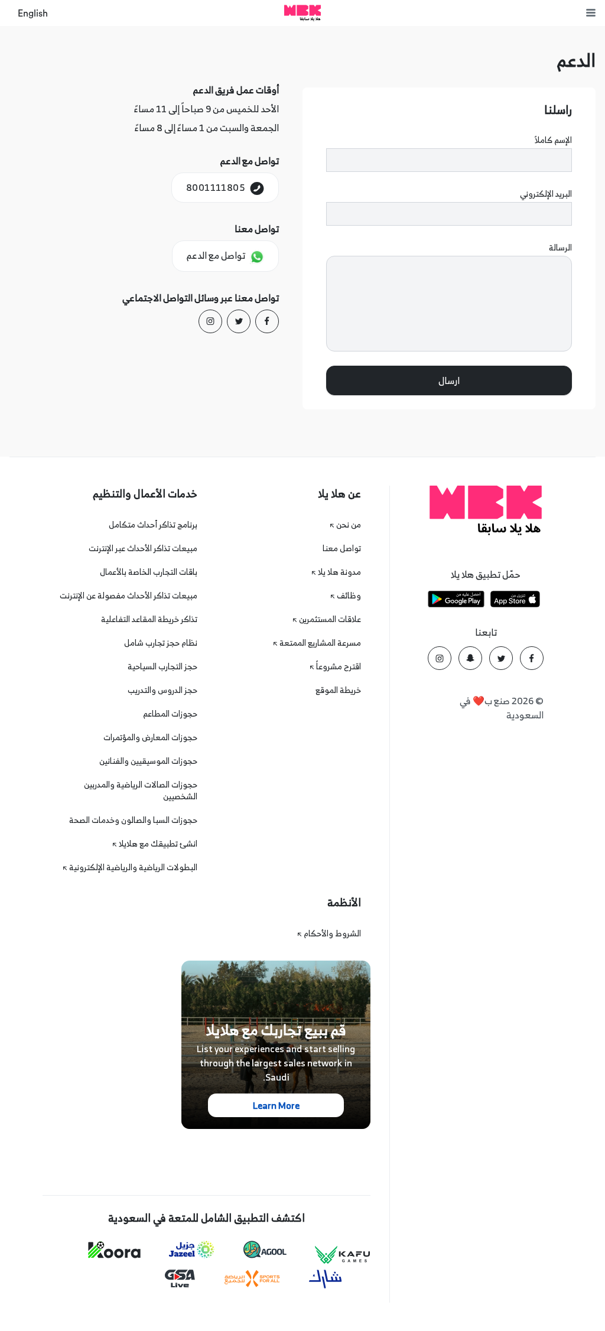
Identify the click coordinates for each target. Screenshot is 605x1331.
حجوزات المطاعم (170, 713)
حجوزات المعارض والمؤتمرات (150, 737)
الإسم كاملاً (553, 140)
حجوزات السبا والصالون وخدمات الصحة (133, 819)
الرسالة (560, 247)
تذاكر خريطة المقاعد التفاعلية (149, 618)
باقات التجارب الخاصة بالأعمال (148, 571)
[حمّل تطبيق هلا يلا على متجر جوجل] (456, 601)
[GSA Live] (180, 1279)
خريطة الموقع (338, 689)
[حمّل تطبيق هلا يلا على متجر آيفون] (515, 601)
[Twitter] (239, 321)
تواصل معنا (342, 548)
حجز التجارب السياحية (162, 666)
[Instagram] (210, 321)
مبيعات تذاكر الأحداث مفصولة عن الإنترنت (128, 595)
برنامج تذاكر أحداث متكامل (153, 524)
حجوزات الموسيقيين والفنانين (148, 760)
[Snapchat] (470, 658)
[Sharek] (325, 1279)
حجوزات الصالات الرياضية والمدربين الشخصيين (140, 790)
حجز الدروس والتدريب (162, 689)
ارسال (449, 380)
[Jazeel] (192, 1250)
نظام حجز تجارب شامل (160, 642)
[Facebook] (267, 321)
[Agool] (265, 1249)
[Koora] (114, 1250)
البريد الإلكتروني (546, 194)
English (33, 13)
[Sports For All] (252, 1279)
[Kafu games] (342, 1255)
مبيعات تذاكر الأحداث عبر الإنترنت (143, 548)
